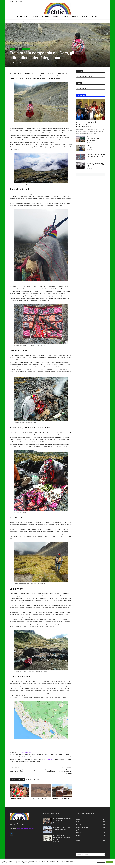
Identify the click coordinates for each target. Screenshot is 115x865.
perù (17, 48)
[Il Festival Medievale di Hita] (19, 790)
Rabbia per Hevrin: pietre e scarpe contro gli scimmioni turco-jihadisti (22, 770)
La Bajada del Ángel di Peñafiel (60, 798)
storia (64, 16)
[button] (103, 17)
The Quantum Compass (16, 62)
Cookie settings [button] (101, 862)
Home (11, 21)
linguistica (45, 16)
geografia (74, 16)
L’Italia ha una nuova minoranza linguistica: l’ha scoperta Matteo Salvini (96, 138)
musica (55, 16)
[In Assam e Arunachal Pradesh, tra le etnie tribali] (47, 821)
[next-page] (13, 802)
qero (20, 48)
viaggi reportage (26, 48)
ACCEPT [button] (109, 862)
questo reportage (26, 752)
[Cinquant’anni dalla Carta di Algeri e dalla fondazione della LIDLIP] (80, 165)
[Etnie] (57, 9)
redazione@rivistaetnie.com (25, 829)
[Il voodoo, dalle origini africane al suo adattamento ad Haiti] (80, 157)
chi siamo (93, 16)
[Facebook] (11, 834)
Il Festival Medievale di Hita (17, 798)
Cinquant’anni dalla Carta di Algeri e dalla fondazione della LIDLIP (96, 164)
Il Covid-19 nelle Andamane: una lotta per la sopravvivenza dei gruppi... (62, 837)
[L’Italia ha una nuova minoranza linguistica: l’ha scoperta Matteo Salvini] (80, 139)
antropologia (22, 16)
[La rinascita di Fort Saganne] (41, 790)
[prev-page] (11, 802)
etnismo (34, 16)
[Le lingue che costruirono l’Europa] (80, 148)
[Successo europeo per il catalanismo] (90, 109)
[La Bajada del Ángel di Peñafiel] (62, 790)
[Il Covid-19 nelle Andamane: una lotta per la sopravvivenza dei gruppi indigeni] (47, 838)
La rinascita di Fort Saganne (38, 798)
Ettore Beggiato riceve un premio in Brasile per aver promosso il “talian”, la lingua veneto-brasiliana (58, 771)
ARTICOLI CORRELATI (17, 779)
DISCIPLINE (17, 21)
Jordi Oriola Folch (80, 126)
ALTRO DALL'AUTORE (32, 779)
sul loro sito (49, 759)
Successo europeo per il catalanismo (86, 123)
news (84, 16)
